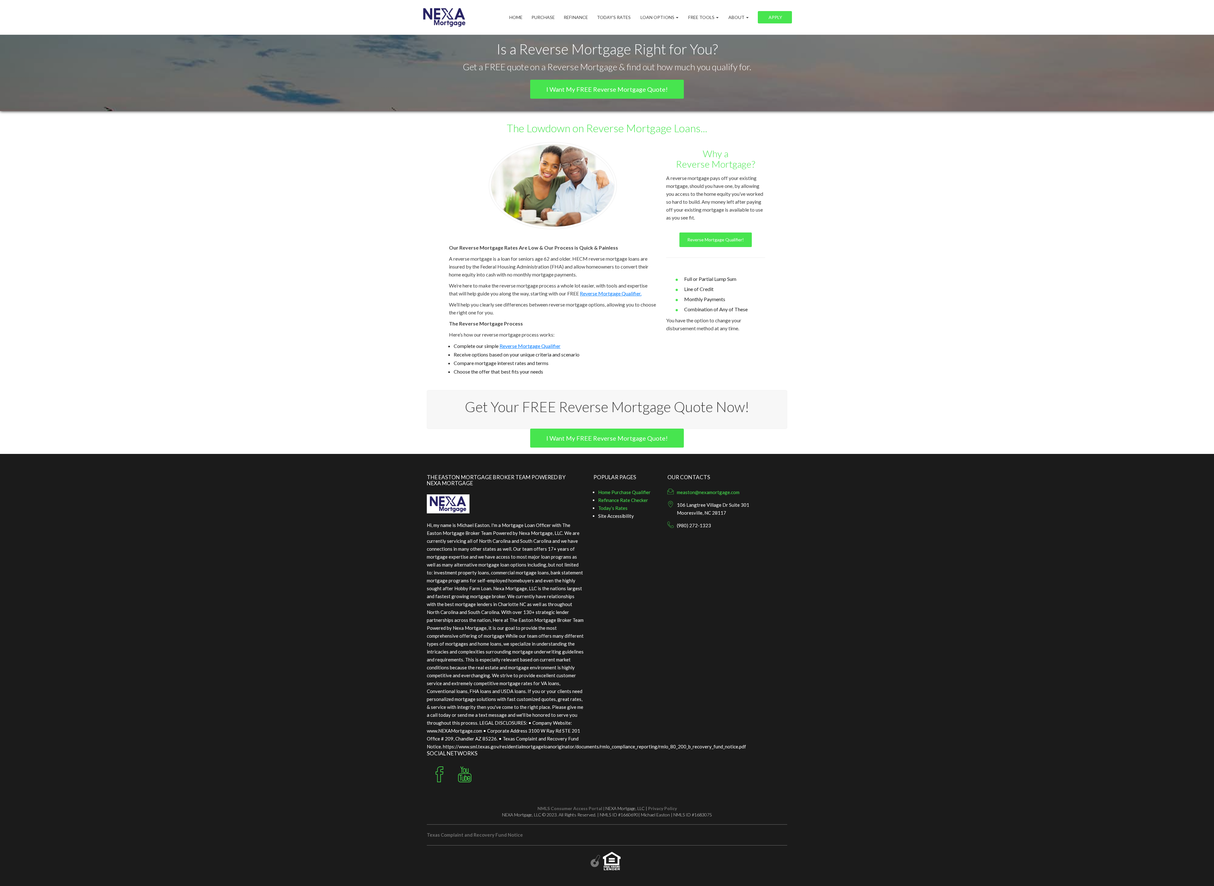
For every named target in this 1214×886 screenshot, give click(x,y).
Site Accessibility (616, 516)
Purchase (543, 17)
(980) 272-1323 (694, 525)
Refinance (576, 17)
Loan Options (657, 17)
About (736, 17)
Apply (775, 17)
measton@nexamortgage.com (708, 492)
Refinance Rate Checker (623, 500)
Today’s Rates (614, 17)
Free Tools (701, 17)
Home (516, 17)
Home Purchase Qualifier (624, 492)
